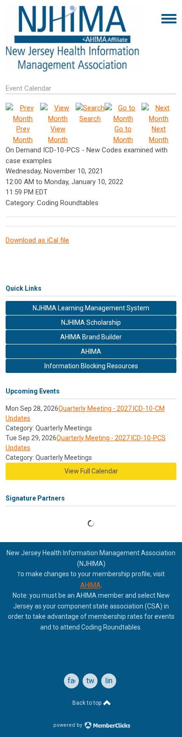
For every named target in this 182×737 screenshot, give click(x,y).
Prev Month (23, 134)
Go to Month (123, 134)
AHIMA (90, 585)
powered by (68, 725)
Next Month (158, 134)
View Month (58, 134)
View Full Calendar (91, 471)
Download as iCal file (37, 240)
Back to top (87, 703)
